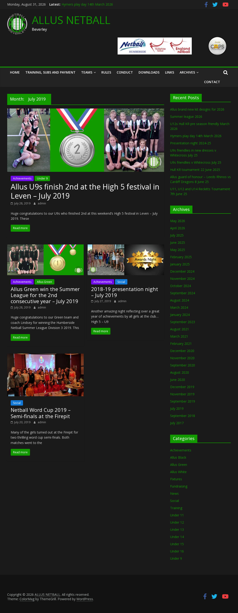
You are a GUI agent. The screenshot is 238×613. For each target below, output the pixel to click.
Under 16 (177, 551)
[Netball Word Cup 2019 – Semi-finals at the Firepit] (45, 356)
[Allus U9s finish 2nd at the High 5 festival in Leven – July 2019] (85, 111)
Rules (106, 72)
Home (15, 72)
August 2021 (179, 329)
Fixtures (176, 479)
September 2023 (182, 322)
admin (42, 203)
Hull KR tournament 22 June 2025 (195, 169)
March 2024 (179, 307)
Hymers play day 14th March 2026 (87, 4)
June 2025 (177, 242)
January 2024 (180, 314)
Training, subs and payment (50, 72)
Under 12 (177, 522)
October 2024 (180, 286)
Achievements (22, 178)
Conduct (125, 72)
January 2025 (180, 264)
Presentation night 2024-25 (190, 143)
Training (176, 508)
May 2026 (177, 221)
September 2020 (182, 365)
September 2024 (182, 293)
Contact (212, 82)
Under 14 (177, 537)
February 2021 (181, 343)
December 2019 (182, 387)
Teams (86, 72)
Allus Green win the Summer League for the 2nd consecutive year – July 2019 (45, 295)
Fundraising (178, 486)
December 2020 (182, 351)
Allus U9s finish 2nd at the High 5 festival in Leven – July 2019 (85, 191)
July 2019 (177, 408)
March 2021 (179, 336)
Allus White (178, 472)
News (174, 493)
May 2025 (177, 249)
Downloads (149, 72)
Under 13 (177, 529)
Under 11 (177, 515)
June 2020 (177, 379)
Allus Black (178, 457)
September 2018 (182, 415)
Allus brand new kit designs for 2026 (197, 109)
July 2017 (177, 423)
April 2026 (177, 228)
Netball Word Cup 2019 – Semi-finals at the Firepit (41, 412)
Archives (187, 72)
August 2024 (179, 300)
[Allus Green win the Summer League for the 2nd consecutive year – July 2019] (45, 247)
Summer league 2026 (186, 116)
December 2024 (182, 271)
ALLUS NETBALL (71, 20)
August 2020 (179, 372)
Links (169, 72)
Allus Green (44, 282)
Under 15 (177, 544)
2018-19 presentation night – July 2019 (124, 291)
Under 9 (42, 178)
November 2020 (182, 358)
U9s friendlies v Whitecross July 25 (195, 162)
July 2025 (177, 235)
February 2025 (181, 257)
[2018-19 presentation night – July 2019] (126, 247)
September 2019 (182, 401)
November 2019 (182, 394)
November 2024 (182, 278)
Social (121, 282)
